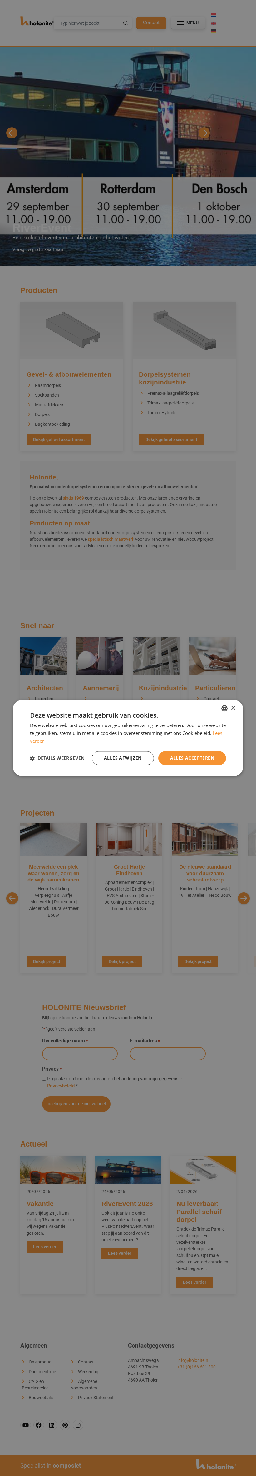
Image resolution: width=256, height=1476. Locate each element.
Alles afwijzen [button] (123, 758)
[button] (57, 758)
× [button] (233, 708)
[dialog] (128, 738)
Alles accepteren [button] (192, 758)
